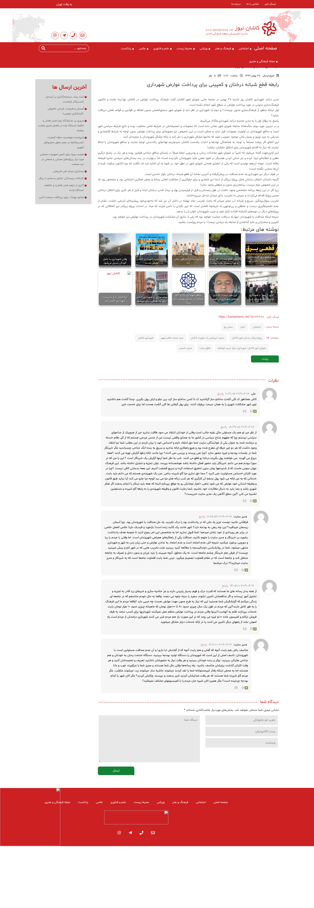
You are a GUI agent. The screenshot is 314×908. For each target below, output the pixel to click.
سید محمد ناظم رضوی (172, 338)
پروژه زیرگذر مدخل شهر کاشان (247, 338)
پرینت (265, 359)
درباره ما (236, 4)
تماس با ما (253, 4)
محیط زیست (184, 49)
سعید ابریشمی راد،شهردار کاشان (207, 338)
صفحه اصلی (265, 48)
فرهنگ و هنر (223, 49)
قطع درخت (204, 348)
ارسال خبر (270, 4)
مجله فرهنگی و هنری (262, 61)
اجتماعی (244, 49)
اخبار (242, 327)
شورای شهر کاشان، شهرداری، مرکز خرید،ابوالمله (242, 348)
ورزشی (203, 49)
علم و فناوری (161, 49)
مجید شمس (185, 348)
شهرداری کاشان (146, 338)
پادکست (126, 49)
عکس (142, 49)
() (252, 411)
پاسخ (220, 394)
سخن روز (228, 327)
